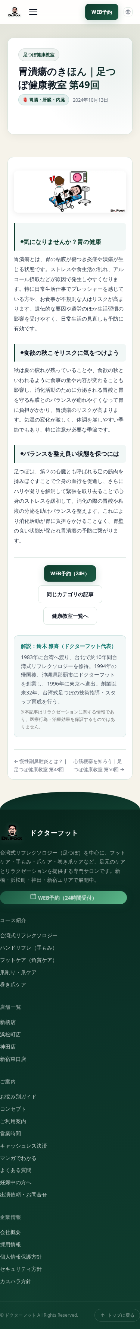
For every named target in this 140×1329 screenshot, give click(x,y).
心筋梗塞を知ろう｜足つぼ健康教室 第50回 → (99, 765)
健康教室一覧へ (70, 615)
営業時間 (10, 1133)
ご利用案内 (13, 1121)
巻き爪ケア (13, 984)
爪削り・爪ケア (18, 972)
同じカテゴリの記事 (70, 594)
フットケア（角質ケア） (28, 960)
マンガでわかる (18, 1158)
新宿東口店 (13, 1059)
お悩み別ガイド (18, 1096)
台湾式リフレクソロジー (28, 935)
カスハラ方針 (15, 1281)
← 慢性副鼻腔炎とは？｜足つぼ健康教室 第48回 (41, 765)
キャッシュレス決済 (23, 1145)
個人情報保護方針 (21, 1256)
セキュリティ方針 (21, 1269)
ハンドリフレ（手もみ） (28, 947)
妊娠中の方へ (15, 1182)
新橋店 (8, 1022)
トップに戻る (121, 1315)
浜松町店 (10, 1034)
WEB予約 (101, 12)
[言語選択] (128, 11)
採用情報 (10, 1244)
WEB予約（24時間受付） (67, 897)
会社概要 (10, 1232)
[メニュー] (33, 11)
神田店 (8, 1046)
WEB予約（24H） (70, 573)
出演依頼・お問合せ (23, 1194)
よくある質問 (15, 1170)
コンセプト (13, 1109)
